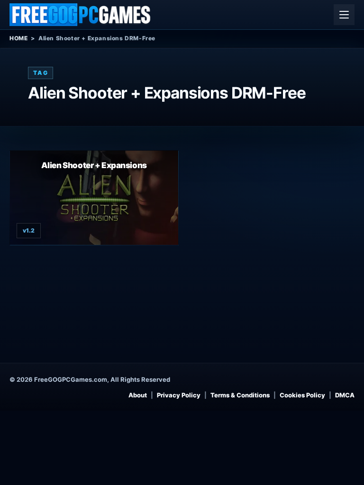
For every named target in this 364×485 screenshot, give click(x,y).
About (137, 395)
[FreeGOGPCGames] (80, 14)
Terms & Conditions (240, 395)
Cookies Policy (302, 395)
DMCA (345, 395)
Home (18, 38)
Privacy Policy (178, 395)
